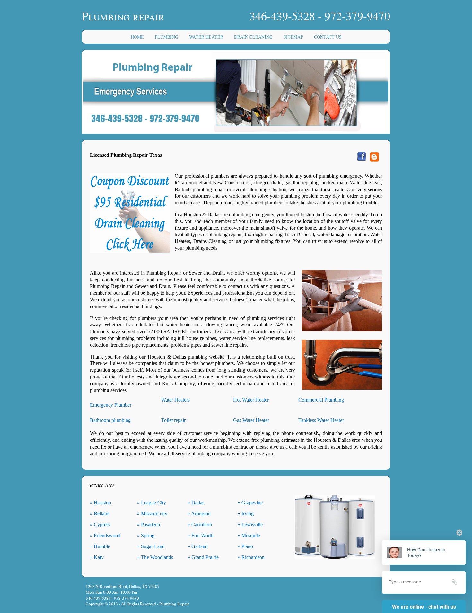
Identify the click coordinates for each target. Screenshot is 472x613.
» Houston (100, 502)
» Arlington (199, 513)
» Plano (245, 546)
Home (137, 37)
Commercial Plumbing (321, 400)
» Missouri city (152, 513)
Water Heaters (175, 400)
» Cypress (100, 524)
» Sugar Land (151, 546)
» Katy (97, 557)
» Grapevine (250, 502)
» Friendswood (105, 535)
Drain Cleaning (253, 37)
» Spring (145, 535)
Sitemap (293, 37)
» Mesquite (249, 535)
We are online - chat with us (424, 607)
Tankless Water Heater (321, 420)
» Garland (198, 546)
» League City (151, 502)
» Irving (246, 513)
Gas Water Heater (251, 420)
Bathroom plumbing (110, 420)
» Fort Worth (201, 535)
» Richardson (251, 557)
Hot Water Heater (251, 400)
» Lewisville (250, 524)
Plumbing (166, 37)
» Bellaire (99, 513)
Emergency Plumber (110, 405)
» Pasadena (148, 524)
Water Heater (206, 37)
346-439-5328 (282, 15)
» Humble (100, 546)
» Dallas (196, 502)
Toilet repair (173, 420)
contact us (328, 37)
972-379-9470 (357, 15)
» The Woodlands (155, 557)
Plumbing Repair (174, 604)
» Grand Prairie (203, 557)
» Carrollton (200, 524)
